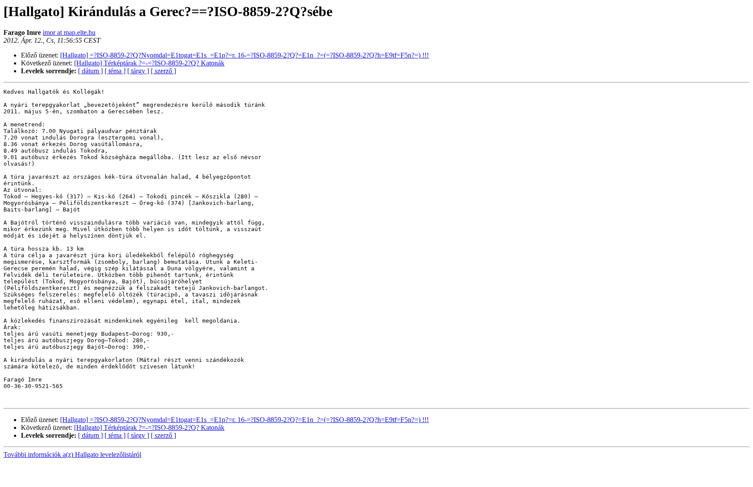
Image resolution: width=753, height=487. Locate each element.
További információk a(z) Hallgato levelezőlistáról (72, 454)
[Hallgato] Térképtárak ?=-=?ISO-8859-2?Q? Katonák (149, 63)
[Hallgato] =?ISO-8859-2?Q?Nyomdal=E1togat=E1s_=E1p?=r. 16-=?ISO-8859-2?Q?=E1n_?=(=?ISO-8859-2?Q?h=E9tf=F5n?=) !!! (244, 55)
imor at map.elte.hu (69, 32)
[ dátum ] (90, 71)
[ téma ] (115, 71)
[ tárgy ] (138, 71)
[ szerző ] (163, 71)
